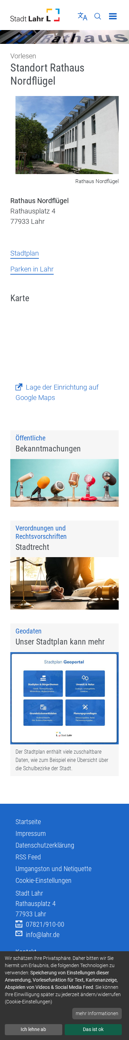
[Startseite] (35, 15)
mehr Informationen (97, 1013)
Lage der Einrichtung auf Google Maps (57, 392)
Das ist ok (93, 1029)
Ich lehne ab (33, 1029)
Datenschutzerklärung (44, 845)
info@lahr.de (43, 935)
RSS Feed (28, 857)
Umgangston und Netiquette (53, 869)
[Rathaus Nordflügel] (67, 135)
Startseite (28, 822)
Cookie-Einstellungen (43, 880)
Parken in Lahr (32, 269)
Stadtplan (24, 253)
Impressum (30, 833)
